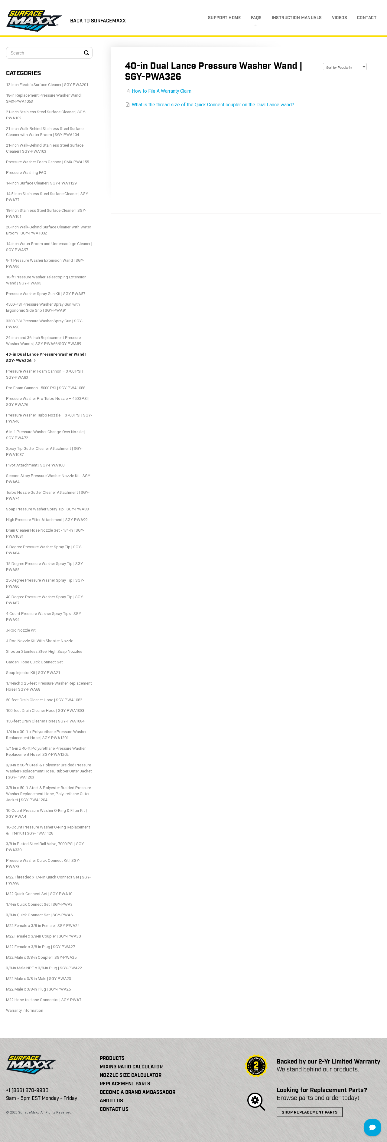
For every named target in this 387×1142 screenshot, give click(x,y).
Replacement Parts (125, 1084)
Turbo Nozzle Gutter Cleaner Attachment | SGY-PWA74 (47, 495)
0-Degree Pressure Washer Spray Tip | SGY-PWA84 (44, 550)
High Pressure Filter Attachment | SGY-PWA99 (46, 519)
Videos (339, 18)
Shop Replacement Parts (309, 1112)
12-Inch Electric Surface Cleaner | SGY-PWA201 (47, 84)
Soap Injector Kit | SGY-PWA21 (33, 672)
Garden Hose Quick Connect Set (34, 662)
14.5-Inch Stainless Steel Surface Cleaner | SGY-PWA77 (47, 196)
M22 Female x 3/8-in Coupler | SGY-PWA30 (43, 936)
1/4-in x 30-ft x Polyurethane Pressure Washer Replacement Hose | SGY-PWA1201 (46, 734)
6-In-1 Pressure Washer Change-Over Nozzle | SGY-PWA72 (45, 435)
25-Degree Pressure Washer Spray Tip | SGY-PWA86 (45, 583)
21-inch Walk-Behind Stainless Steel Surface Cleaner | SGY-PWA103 (44, 148)
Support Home (224, 18)
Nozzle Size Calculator (130, 1075)
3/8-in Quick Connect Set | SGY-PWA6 (39, 915)
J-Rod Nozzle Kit (21, 630)
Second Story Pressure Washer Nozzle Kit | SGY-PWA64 (48, 478)
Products (112, 1058)
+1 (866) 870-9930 (27, 1090)
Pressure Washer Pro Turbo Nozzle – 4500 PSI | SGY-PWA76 (47, 401)
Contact (366, 18)
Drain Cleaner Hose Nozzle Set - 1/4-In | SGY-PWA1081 (45, 533)
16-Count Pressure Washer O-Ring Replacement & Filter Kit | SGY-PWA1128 (48, 830)
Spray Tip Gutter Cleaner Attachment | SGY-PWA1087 (44, 451)
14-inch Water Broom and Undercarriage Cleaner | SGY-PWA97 (49, 246)
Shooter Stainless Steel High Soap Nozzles (44, 651)
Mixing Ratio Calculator (131, 1067)
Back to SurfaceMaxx (98, 21)
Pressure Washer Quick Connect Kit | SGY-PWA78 (43, 863)
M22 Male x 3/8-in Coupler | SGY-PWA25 (41, 957)
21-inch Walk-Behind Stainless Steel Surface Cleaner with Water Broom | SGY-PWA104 (44, 131)
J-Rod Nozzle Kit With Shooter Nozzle (39, 641)
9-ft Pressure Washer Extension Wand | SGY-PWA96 (45, 263)
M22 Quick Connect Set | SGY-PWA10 (39, 893)
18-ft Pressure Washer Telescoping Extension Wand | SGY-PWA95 (46, 280)
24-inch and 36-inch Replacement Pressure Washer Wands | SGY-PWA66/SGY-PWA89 (43, 340)
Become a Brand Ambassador (137, 1092)
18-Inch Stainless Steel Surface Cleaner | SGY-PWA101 (46, 213)
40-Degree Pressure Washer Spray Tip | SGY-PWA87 (45, 600)
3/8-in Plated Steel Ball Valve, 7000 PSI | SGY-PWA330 (45, 847)
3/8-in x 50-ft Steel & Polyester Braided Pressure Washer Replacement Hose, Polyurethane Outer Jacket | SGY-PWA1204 (48, 793)
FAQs (256, 18)
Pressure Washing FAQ (26, 172)
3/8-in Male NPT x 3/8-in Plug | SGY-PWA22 (44, 968)
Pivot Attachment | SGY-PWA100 (35, 465)
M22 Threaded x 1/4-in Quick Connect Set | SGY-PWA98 (48, 880)
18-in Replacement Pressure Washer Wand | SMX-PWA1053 (44, 98)
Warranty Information (24, 1010)
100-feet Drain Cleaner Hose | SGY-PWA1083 (45, 710)
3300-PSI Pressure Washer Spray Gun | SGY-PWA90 (44, 324)
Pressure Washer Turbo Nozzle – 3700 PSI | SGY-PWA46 (49, 418)
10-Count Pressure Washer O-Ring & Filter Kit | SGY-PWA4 (46, 813)
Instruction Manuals (297, 18)
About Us (111, 1101)
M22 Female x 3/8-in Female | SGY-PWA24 (43, 925)
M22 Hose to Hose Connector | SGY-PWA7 (43, 1000)
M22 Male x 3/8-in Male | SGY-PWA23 (38, 978)
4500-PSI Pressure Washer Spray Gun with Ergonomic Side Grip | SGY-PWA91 (43, 307)
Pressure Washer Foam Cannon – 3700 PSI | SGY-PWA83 (44, 374)
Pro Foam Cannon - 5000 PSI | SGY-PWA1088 (45, 388)
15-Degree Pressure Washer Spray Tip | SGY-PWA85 (45, 566)
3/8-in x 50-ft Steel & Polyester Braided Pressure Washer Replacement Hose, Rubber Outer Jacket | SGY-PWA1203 (49, 771)
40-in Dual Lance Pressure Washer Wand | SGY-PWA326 (46, 357)
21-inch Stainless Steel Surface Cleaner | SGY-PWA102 (46, 115)
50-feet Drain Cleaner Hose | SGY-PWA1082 (44, 700)
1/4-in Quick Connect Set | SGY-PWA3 (39, 904)
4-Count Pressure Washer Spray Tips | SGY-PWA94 (44, 616)
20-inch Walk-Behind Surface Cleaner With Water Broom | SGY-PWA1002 (48, 230)
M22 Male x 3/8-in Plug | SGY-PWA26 (38, 989)
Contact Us (114, 1109)
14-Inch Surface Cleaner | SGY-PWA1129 (41, 183)
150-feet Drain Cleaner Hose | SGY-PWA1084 (45, 721)
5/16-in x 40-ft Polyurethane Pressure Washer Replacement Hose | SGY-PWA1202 (46, 751)
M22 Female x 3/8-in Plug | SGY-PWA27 (40, 946)
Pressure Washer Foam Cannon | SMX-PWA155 (47, 162)
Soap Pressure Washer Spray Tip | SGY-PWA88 (47, 509)
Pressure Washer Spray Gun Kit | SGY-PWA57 (45, 293)
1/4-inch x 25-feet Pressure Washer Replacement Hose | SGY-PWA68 (49, 686)
